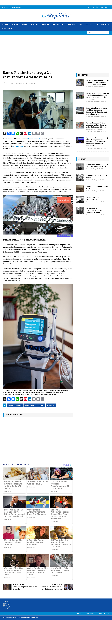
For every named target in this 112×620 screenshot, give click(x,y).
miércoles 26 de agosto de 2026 (97, 86)
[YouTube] (101, 7)
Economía (45, 24)
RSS (109, 613)
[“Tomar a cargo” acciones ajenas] (80, 177)
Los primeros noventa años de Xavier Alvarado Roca (97, 165)
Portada (5, 24)
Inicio (79, 613)
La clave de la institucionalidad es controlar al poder (94, 210)
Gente (80, 24)
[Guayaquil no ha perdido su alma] (80, 188)
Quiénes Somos (89, 613)
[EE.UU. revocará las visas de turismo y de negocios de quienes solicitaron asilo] (80, 82)
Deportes (34, 24)
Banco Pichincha (34, 139)
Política (15, 24)
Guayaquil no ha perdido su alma (97, 187)
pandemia (50, 405)
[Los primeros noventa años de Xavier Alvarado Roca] (80, 166)
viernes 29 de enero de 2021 (15, 83)
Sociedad (71, 24)
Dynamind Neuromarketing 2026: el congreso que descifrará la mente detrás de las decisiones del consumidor (97, 142)
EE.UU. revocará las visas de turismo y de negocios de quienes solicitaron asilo (97, 82)
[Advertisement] (56, 51)
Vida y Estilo (7, 28)
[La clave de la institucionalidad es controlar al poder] (80, 210)
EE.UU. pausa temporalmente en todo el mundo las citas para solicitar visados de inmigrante (97, 96)
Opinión (24, 24)
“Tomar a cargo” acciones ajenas (96, 176)
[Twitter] (93, 7)
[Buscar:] (98, 33)
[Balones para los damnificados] (80, 199)
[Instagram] (106, 7)
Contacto (101, 613)
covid (41, 405)
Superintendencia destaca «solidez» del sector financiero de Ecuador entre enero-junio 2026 (97, 111)
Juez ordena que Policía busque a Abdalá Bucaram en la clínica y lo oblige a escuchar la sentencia (96, 126)
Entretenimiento (102, 24)
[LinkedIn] (97, 7)
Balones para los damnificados (92, 198)
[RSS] (110, 7)
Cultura (89, 24)
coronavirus (18, 146)
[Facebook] (89, 7)
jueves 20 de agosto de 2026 (96, 202)
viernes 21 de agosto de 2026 (96, 180)
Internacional (58, 24)
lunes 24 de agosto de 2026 (95, 169)
